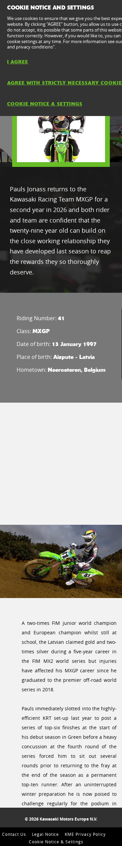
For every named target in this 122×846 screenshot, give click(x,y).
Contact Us (14, 834)
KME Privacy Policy (85, 834)
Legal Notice (45, 834)
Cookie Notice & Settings (56, 841)
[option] (61, 131)
